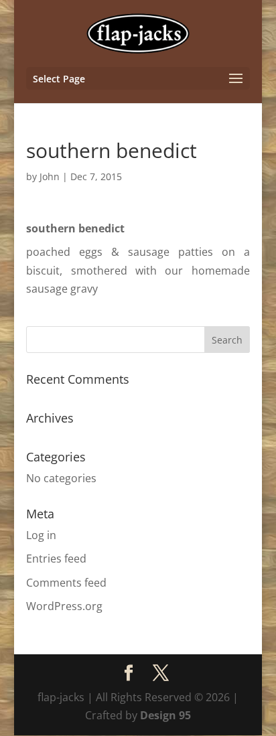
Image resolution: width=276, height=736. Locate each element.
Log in (41, 535)
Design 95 (165, 715)
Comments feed (66, 582)
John (50, 176)
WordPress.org (64, 606)
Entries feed (56, 558)
